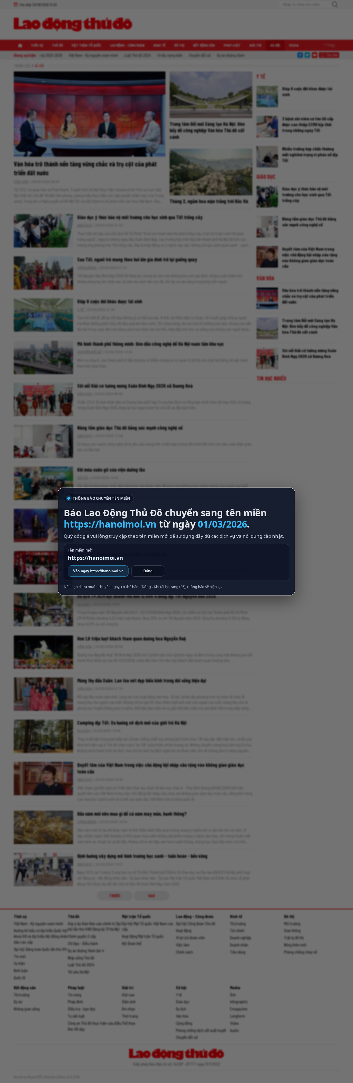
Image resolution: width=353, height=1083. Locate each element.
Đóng (148, 571)
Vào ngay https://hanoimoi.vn (98, 571)
